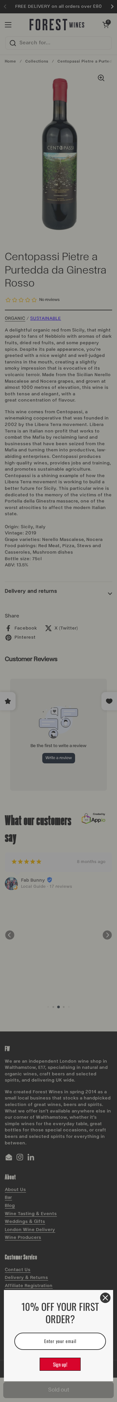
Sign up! (60, 1364)
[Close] (105, 1298)
